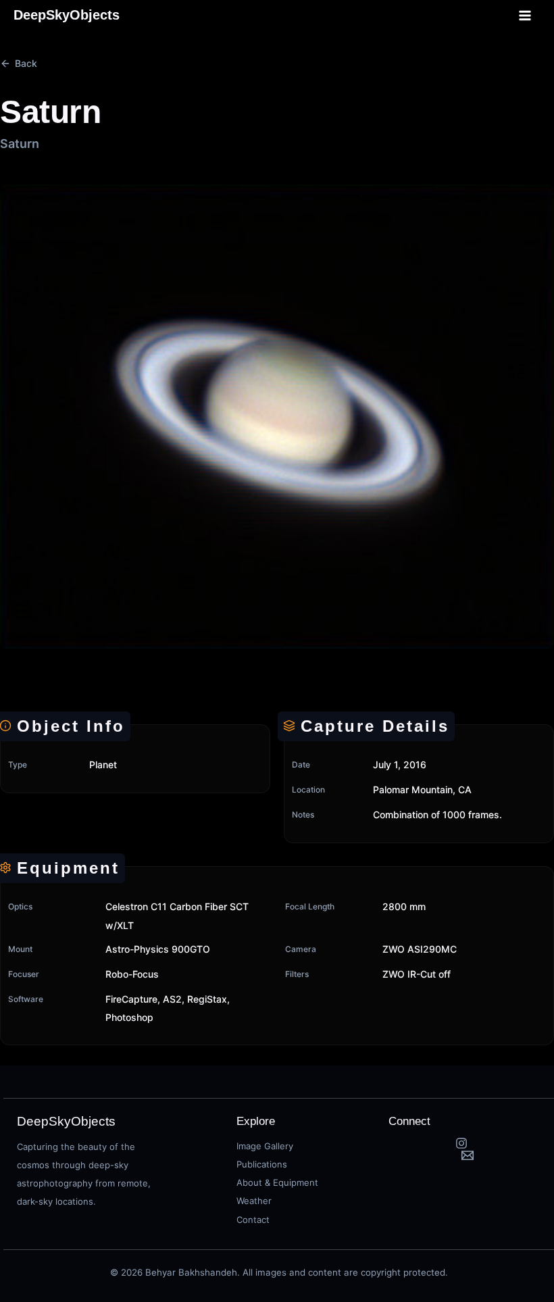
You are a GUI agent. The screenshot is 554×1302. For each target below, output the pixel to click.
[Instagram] (461, 1143)
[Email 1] (467, 1155)
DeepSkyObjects (67, 14)
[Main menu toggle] (525, 15)
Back (26, 63)
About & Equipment (277, 1182)
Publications (261, 1164)
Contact (253, 1219)
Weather (254, 1200)
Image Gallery (264, 1146)
